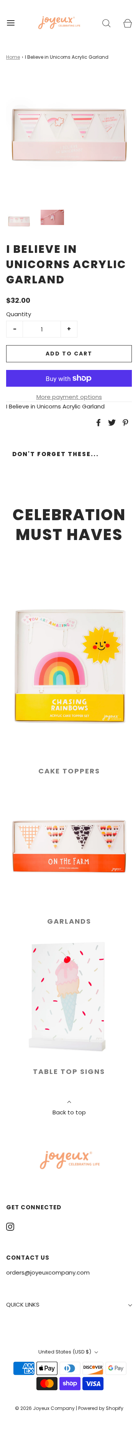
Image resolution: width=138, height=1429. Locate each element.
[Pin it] (124, 422)
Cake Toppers (69, 771)
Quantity (18, 314)
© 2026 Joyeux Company (45, 1408)
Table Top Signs (69, 1071)
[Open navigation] (10, 22)
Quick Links (22, 1304)
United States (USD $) (65, 1351)
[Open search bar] (106, 22)
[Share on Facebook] (97, 422)
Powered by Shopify (100, 1408)
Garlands (69, 921)
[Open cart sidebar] (127, 22)
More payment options (69, 397)
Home (13, 57)
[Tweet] (111, 422)
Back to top (69, 1112)
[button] (19, 221)
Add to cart (69, 353)
